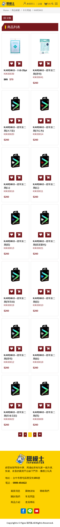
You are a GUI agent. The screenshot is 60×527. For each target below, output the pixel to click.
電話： (8, 483)
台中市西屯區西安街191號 (26, 478)
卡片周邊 (27, 10)
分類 (8, 18)
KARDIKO (38, 10)
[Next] (35, 434)
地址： (8, 478)
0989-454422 (20, 483)
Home (6, 10)
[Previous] (25, 434)
